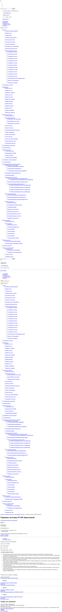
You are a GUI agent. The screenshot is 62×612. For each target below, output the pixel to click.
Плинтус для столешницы (13, 80)
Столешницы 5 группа (12, 51)
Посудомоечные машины (10, 193)
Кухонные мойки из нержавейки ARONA (14, 243)
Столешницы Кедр (7, 161)
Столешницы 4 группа (12, 76)
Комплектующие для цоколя (13, 123)
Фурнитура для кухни (7, 114)
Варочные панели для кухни (11, 177)
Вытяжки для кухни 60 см (13, 218)
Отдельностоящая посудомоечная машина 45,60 (17, 199)
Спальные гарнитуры (9, 221)
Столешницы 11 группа (13, 69)
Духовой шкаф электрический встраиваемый (17, 170)
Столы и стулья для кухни (8, 247)
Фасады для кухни (7, 149)
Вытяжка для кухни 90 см (13, 209)
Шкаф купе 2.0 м (8, 94)
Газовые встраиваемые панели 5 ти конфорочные (20, 185)
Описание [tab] (5, 538)
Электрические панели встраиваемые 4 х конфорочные (21, 179)
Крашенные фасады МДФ (10, 153)
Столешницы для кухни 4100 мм (9, 159)
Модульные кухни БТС (10, 39)
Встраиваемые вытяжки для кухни (15, 204)
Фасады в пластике (9, 155)
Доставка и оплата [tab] (7, 539)
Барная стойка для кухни (10, 141)
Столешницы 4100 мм (12, 65)
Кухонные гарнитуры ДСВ (10, 37)
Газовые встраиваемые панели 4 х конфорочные (20, 187)
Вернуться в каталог (4, 598)
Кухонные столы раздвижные (14, 250)
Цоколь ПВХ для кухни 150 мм (14, 119)
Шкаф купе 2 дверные (9, 92)
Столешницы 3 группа (12, 73)
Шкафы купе (5, 87)
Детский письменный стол (13, 226)
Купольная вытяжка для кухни (14, 213)
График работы (6, 15)
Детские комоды (11, 235)
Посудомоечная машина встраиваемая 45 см (17, 197)
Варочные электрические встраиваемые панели (17, 178)
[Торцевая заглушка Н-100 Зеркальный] (8, 520)
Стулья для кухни (9, 254)
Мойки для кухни (6, 240)
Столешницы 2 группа (12, 71)
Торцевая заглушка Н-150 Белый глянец (8, 582)
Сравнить (2, 534)
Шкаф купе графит (9, 105)
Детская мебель (8, 223)
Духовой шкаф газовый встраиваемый (16, 166)
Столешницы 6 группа (12, 54)
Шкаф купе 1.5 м (8, 88)
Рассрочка (6, 535)
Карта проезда (6, 19)
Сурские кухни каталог (10, 44)
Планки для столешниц (12, 82)
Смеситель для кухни (7, 245)
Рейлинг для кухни (9, 127)
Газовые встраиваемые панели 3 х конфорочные (20, 189)
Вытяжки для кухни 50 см (13, 211)
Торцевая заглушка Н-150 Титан (7, 589)
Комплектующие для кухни (11, 50)
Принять (2, 609)
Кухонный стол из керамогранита (15, 252)
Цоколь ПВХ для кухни (10, 117)
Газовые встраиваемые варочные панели (16, 183)
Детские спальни (11, 231)
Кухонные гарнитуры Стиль (11, 48)
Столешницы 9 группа (12, 60)
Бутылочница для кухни (10, 143)
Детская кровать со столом (13, 237)
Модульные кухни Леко (10, 41)
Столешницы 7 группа (12, 56)
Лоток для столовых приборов (11, 138)
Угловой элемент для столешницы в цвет (16, 78)
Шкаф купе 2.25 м (9, 96)
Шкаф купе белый (9, 101)
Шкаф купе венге (9, 103)
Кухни (4, 29)
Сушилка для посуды (9, 115)
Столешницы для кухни (8, 84)
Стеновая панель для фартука (9, 145)
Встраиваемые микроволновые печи (12, 172)
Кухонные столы (8, 248)
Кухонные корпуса (7, 147)
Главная (2, 514)
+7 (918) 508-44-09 (6, 12)
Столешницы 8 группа (12, 58)
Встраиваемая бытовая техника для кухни (11, 164)
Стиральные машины (9, 175)
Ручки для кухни (8, 125)
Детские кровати (11, 233)
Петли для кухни (8, 136)
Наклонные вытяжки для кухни (14, 215)
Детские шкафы (11, 229)
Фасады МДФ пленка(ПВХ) (11, 157)
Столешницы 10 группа (13, 67)
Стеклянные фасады (9, 150)
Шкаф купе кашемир (9, 110)
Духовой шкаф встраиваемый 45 (14, 168)
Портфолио (5, 22)
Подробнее (2, 583)
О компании (5, 21)
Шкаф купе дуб (8, 108)
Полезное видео (6, 23)
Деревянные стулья (9, 256)
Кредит (2, 535)
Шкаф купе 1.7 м (8, 90)
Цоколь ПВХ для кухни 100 (13, 121)
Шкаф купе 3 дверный (10, 99)
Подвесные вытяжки (12, 202)
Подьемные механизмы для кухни (12, 130)
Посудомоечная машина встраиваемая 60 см (17, 194)
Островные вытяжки (12, 207)
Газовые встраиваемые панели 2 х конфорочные (20, 191)
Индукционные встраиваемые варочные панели (18, 181)
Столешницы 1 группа (12, 62)
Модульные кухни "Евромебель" (12, 46)
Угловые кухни (8, 35)
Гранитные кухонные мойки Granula (12, 241)
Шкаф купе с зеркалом (10, 112)
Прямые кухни (8, 33)
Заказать (7, 534)
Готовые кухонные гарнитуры (11, 30)
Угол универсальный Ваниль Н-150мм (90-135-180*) (11, 596)
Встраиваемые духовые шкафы (11, 165)
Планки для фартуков (9, 132)
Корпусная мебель (6, 220)
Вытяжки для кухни (9, 201)
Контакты (5, 25)
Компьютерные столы (12, 224)
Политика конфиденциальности (7, 608)
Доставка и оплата (7, 24)
